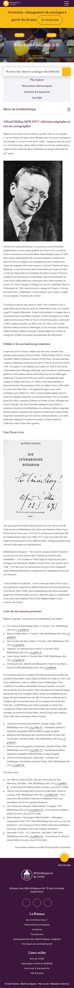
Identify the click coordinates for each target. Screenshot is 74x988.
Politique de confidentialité (37, 944)
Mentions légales (28, 984)
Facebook (48, 903)
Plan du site (43, 984)
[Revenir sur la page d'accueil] (11, 3)
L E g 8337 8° (18, 765)
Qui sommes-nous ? (37, 920)
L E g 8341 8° (35, 652)
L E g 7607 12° (36, 750)
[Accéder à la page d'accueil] (37, 874)
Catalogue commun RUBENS (37, 963)
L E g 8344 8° (23, 630)
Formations (37, 934)
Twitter (26, 903)
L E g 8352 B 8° (51, 794)
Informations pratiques (37, 925)
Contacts (37, 929)
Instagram (37, 903)
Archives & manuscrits (37, 91)
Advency (65, 984)
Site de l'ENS (37, 959)
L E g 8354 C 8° (36, 810)
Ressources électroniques (37, 85)
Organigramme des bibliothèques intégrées (37, 939)
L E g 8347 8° (18, 660)
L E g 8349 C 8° (36, 836)
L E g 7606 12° (36, 727)
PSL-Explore (37, 79)
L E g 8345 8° (18, 645)
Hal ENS (37, 97)
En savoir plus (50, 19)
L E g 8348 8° (50, 667)
